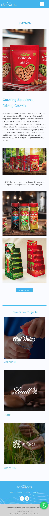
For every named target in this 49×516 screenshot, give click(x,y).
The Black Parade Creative (31, 514)
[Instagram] (27, 498)
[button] (42, 4)
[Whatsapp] (22, 498)
